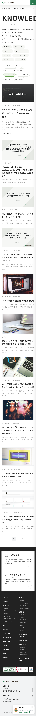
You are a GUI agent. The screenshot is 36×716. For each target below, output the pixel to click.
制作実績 (5, 629)
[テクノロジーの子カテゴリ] (27, 51)
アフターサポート (8, 621)
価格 (4, 625)
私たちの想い (6, 601)
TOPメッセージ (23, 617)
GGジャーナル (7, 649)
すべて (7, 47)
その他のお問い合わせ (25, 655)
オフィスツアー (23, 630)
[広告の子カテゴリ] (9, 55)
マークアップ (9, 75)
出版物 (21, 625)
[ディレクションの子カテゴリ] (27, 55)
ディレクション (19, 55)
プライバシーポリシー (7, 706)
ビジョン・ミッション (25, 614)
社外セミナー (6, 641)
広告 (6, 55)
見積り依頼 (22, 647)
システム (8, 79)
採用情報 (5, 657)
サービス (21, 597)
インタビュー (6, 633)
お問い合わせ (22, 644)
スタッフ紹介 (23, 622)
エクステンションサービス (26, 605)
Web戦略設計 (7, 608)
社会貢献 (22, 627)
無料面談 (22, 649)
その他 (7, 51)
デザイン (18, 47)
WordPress (19, 79)
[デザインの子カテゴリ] (23, 47)
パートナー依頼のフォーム (24, 659)
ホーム (3, 8)
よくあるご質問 (23, 640)
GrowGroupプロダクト (25, 608)
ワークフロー (6, 605)
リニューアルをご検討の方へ (23, 635)
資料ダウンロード (24, 652)
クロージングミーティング (10, 618)
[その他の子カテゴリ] (11, 51)
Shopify (18, 66)
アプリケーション (10, 70)
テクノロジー (22, 8)
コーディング (7, 616)
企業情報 (21, 612)
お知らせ (5, 645)
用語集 (4, 653)
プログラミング (23, 75)
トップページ (6, 597)
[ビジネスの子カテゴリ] (12, 59)
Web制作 (22, 600)
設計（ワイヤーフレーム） (10, 611)
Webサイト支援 (24, 603)
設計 (22, 70)
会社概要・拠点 (23, 620)
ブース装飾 (21, 60)
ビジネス (7, 60)
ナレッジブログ (12, 8)
